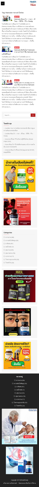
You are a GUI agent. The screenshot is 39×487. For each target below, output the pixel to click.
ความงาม (8, 237)
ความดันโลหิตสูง (10, 240)
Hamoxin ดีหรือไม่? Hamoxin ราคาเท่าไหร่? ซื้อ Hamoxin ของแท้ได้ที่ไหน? (19, 52)
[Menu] (3, 3)
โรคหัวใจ (8, 263)
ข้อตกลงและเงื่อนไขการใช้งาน (27, 483)
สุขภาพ (16, 17)
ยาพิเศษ (8, 243)
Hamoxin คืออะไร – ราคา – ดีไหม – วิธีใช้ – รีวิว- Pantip (24, 20)
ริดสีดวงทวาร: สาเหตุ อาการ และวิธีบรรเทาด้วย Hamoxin (24, 84)
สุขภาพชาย (9, 253)
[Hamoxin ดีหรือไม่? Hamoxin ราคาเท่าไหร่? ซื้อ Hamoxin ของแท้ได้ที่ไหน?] (7, 49)
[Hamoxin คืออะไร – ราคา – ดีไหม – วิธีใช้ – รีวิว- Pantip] (7, 18)
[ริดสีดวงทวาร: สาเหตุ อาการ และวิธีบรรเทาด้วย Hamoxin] (7, 82)
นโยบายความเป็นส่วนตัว (10, 483)
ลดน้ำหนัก (9, 247)
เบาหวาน (8, 256)
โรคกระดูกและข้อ (11, 259)
